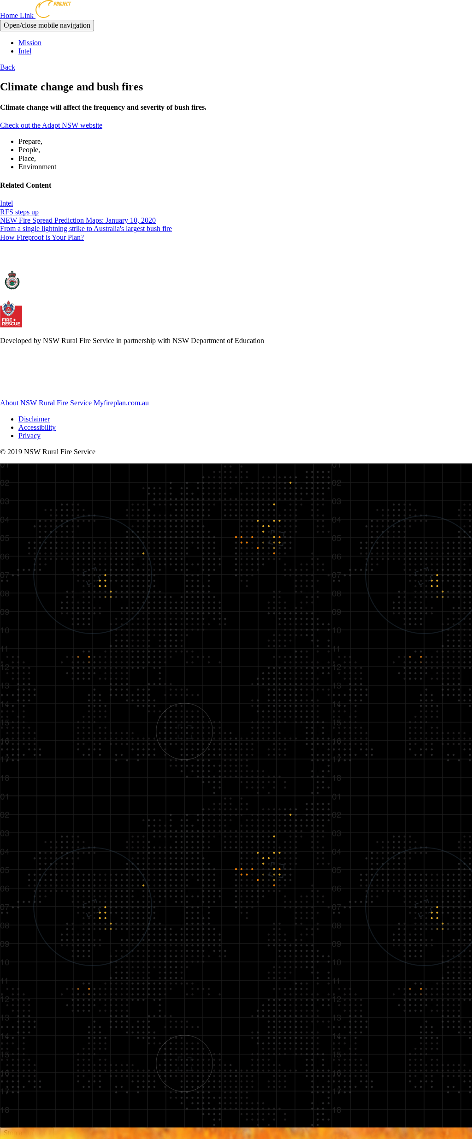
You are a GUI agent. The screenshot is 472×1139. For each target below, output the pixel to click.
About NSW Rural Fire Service (46, 403)
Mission (29, 43)
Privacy (29, 435)
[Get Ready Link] (50, 387)
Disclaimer (34, 419)
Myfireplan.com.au (121, 403)
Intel (24, 51)
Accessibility (37, 427)
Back (7, 67)
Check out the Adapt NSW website (51, 125)
